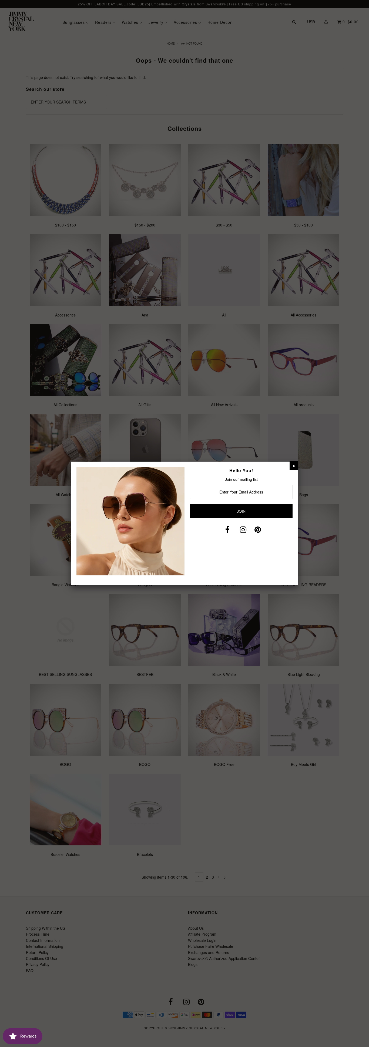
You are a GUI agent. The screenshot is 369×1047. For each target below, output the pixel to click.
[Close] (294, 465)
